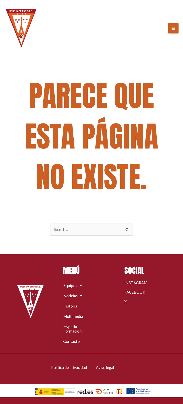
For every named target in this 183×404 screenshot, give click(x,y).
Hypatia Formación (72, 328)
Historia (70, 306)
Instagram (135, 282)
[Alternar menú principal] (173, 28)
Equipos (70, 285)
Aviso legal (105, 367)
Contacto (71, 341)
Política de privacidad (69, 367)
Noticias (70, 295)
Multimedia (73, 316)
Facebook (134, 292)
